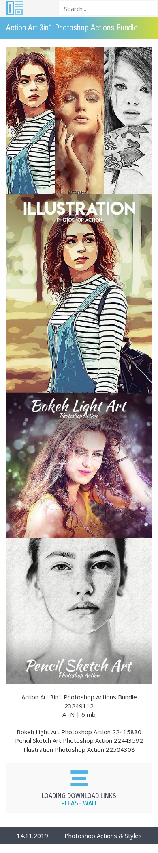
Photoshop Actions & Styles (103, 835)
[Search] (148, 8)
